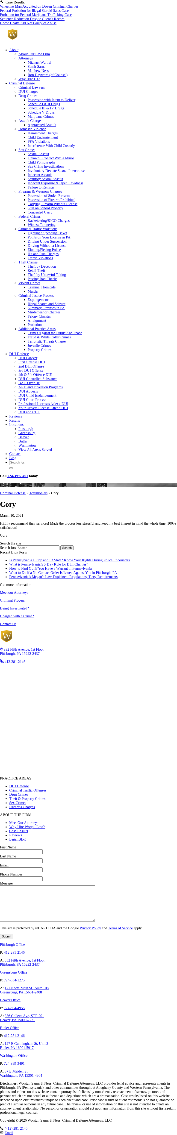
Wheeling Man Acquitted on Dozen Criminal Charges (39, 6)
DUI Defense (19, 354)
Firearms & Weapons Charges (40, 191)
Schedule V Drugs (41, 112)
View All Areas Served (35, 450)
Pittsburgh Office (12, 944)
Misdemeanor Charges (44, 312)
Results (14, 420)
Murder (33, 291)
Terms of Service (120, 928)
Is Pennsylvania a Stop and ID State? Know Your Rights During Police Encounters (69, 560)
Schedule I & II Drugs (44, 104)
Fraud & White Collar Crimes (49, 337)
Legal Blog (17, 839)
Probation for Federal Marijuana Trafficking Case (36, 15)
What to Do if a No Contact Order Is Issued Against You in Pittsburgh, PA (63, 573)
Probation (35, 325)
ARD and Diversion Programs (40, 387)
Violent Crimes (29, 283)
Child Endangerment (43, 137)
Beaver (23, 437)
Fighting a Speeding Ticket (47, 233)
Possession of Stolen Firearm (49, 196)
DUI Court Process (32, 400)
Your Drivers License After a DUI (43, 408)
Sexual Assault (38, 154)
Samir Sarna (36, 66)
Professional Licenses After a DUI (43, 404)
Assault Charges (30, 121)
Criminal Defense (22, 83)
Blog (12, 458)
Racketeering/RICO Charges (49, 221)
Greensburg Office (13, 972)
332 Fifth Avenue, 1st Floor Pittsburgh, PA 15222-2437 (22, 962)
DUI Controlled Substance (37, 379)
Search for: (8, 548)
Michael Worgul (39, 62)
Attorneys (25, 58)
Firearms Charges (22, 807)
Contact (15, 454)
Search (67, 548)
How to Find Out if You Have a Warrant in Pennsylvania (50, 568)
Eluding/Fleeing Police (44, 250)
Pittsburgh (25, 429)
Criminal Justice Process (36, 295)
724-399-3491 (17, 476)
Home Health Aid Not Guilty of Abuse (28, 23)
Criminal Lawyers (31, 87)
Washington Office (13, 1056)
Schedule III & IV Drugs (46, 108)
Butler (22, 441)
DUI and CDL (29, 412)
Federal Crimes (29, 216)
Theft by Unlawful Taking (47, 275)
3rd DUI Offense (30, 370)
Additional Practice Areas (37, 329)
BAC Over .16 (29, 383)
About (13, 50)
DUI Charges (28, 91)
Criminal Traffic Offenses (27, 790)
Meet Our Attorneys (23, 823)
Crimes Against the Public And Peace (55, 333)
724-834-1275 (14, 980)
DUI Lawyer (27, 358)
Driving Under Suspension (47, 241)
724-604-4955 (14, 1008)
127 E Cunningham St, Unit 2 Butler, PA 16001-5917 (24, 1046)
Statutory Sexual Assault (45, 179)
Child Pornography (42, 162)
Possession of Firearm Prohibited (51, 200)
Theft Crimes (28, 262)
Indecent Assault (40, 175)
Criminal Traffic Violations (37, 229)
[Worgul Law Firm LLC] (47, 42)
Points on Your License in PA (49, 237)
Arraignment (37, 320)
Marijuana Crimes (41, 116)
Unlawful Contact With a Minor (51, 158)
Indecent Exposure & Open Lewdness (55, 183)
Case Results (18, 831)
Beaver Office (10, 1000)
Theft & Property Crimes (27, 799)
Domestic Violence (32, 129)
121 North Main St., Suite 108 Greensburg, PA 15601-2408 (24, 990)
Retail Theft (36, 270)
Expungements (38, 300)
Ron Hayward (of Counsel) (48, 75)
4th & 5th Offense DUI (35, 375)
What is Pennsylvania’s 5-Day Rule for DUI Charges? (48, 564)
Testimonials (38, 493)
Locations (16, 425)
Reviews (15, 416)
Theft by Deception (42, 266)
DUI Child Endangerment (37, 395)
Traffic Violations (40, 258)
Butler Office (9, 1028)
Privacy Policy (90, 928)
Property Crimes (39, 350)
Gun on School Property (45, 208)
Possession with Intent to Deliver (51, 100)
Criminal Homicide (42, 287)
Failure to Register (41, 187)
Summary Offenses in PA (46, 308)
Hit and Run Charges (43, 254)
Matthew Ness (38, 71)
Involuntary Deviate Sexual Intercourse (56, 171)
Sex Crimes (26, 150)
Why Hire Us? (29, 79)
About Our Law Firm (34, 54)
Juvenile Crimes (39, 345)
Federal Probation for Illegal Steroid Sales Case (34, 10)
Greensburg (26, 433)
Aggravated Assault (42, 125)
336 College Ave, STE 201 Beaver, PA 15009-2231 (22, 1018)
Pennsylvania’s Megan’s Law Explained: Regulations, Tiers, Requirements (63, 577)
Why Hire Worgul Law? (27, 827)
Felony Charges (39, 316)
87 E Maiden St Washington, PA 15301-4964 (21, 1073)
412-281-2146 (14, 952)
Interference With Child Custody (51, 146)
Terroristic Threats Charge (47, 341)
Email (9, 1133)
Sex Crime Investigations (46, 166)
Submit (6, 936)
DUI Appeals (28, 391)
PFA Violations (39, 141)
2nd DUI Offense (31, 366)
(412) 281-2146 (16, 1128)
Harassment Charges (43, 133)
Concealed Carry (40, 212)
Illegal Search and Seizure (46, 304)
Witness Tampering (42, 225)
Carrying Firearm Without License (52, 204)
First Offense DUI (31, 362)
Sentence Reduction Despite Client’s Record (32, 19)
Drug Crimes (27, 96)
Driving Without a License (47, 245)
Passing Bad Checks (42, 279)
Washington (27, 445)
